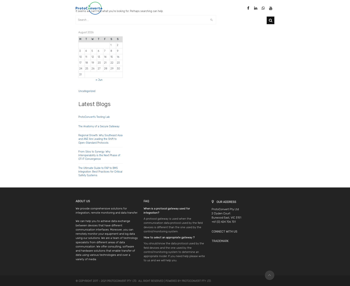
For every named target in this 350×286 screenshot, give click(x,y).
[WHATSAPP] (263, 8)
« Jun (99, 79)
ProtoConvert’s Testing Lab (94, 117)
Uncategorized (86, 91)
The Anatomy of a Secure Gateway (98, 126)
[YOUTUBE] (270, 8)
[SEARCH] (270, 20)
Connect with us (224, 231)
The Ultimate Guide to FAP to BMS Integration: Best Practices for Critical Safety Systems (100, 172)
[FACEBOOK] (248, 8)
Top (269, 275)
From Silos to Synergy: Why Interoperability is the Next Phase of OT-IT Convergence (99, 155)
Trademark (220, 241)
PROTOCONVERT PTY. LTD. (196, 281)
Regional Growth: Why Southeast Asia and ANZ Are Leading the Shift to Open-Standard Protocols (100, 139)
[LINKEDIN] (255, 8)
